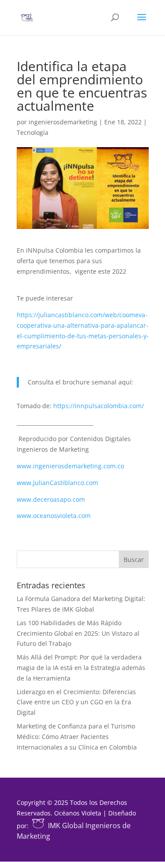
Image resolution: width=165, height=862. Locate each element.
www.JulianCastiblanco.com (57, 482)
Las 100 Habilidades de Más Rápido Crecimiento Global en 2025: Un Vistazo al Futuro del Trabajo (78, 633)
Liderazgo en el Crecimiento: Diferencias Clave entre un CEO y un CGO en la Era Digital (76, 702)
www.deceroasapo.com (51, 499)
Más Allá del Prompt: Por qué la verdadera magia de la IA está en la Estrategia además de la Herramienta (81, 667)
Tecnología (32, 132)
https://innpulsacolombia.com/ (98, 406)
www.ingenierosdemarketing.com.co (70, 466)
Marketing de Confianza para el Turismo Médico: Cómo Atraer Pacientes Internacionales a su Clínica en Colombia (77, 736)
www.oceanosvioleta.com (54, 515)
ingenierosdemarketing (63, 122)
